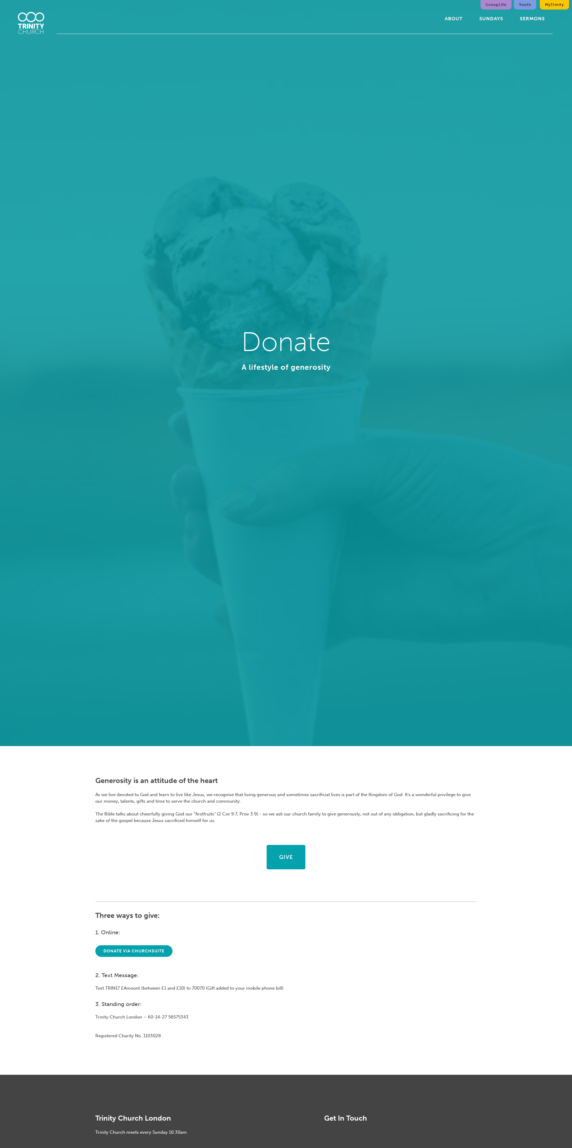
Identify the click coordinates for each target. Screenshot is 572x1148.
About (454, 18)
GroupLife (496, 4)
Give (286, 857)
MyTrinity (554, 4)
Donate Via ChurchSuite (133, 951)
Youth (525, 4)
